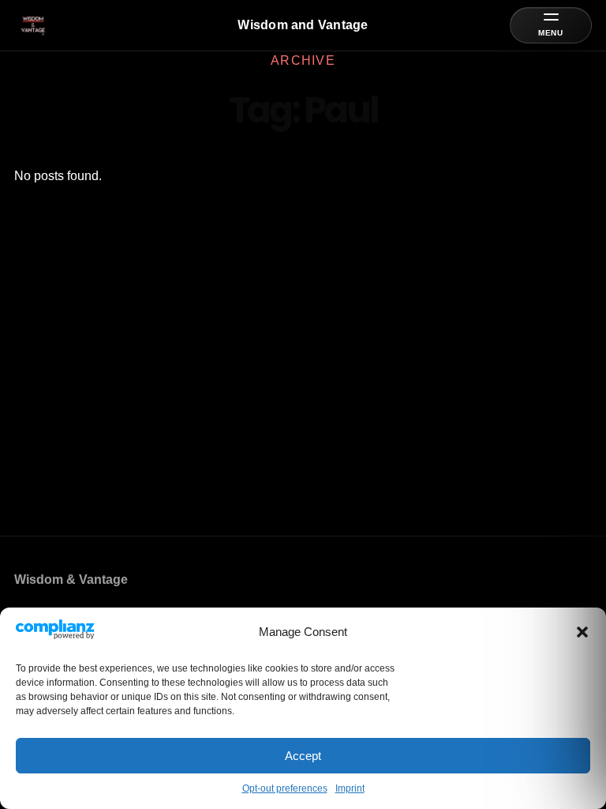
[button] (582, 632)
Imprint (350, 788)
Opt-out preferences (284, 788)
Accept (303, 755)
